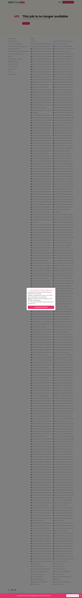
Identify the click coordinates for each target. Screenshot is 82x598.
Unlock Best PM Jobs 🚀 (72, 595)
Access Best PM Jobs (41, 307)
